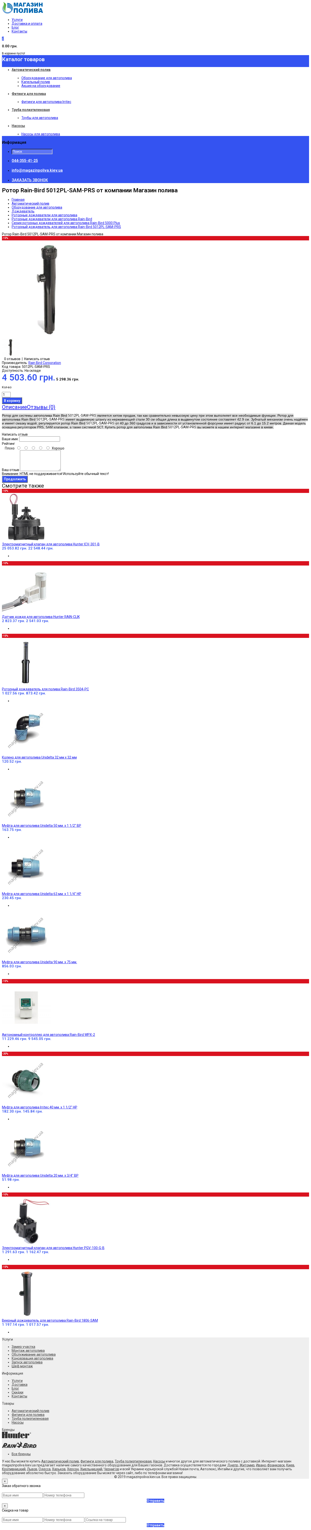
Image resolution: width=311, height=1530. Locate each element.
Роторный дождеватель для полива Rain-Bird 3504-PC (45, 689)
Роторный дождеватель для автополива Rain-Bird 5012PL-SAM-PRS (66, 227)
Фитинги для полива (28, 1415)
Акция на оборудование (40, 86)
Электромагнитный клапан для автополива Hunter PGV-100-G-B (53, 1248)
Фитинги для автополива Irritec (46, 102)
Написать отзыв (37, 359)
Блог (15, 27)
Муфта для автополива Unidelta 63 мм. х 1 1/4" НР (41, 894)
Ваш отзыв (10, 470)
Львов (32, 1469)
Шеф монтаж (22, 1366)
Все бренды (21, 1454)
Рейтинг (8, 444)
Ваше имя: (10, 439)
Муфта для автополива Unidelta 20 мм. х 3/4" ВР (40, 1175)
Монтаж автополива (28, 1350)
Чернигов (111, 1469)
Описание (14, 407)
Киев (290, 1465)
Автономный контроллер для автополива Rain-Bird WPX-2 (48, 1035)
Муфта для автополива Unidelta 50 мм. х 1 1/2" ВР (41, 826)
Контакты (19, 31)
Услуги (17, 20)
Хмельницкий (91, 1469)
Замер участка (23, 1347)
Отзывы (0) (41, 407)
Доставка (19, 1384)
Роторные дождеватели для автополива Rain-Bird (52, 219)
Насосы (18, 1422)
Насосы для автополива (40, 134)
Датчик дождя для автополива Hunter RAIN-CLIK (41, 617)
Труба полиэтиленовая (30, 1418)
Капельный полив (35, 82)
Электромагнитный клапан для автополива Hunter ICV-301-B (51, 544)
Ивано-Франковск (270, 1465)
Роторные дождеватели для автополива (44, 215)
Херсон (73, 1469)
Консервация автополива (32, 1358)
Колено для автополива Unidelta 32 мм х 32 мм (39, 757)
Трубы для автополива (39, 118)
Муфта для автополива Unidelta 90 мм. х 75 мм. (39, 962)
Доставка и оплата (27, 23)
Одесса (45, 1469)
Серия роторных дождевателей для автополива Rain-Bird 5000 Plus (66, 223)
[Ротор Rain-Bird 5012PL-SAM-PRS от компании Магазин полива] (50, 336)
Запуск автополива (27, 1362)
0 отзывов (12, 359)
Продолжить (15, 479)
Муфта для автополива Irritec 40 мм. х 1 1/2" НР (39, 1107)
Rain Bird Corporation (44, 363)
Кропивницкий (14, 1469)
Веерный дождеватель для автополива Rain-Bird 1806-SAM (50, 1320)
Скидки (17, 1392)
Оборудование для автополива (46, 78)
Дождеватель (23, 211)
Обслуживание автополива (34, 1354)
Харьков (59, 1469)
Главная (18, 200)
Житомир (247, 1465)
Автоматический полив (30, 203)
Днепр (232, 1465)
